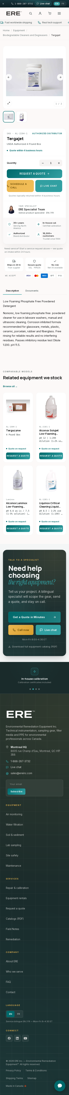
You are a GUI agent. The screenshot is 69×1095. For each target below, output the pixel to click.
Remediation (13, 939)
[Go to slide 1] (30, 689)
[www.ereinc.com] (34, 714)
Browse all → (10, 386)
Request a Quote (32, 173)
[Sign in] (40, 13)
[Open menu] (59, 13)
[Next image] (60, 77)
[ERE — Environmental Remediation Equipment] (14, 13)
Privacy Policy (13, 1070)
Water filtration (14, 824)
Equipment (19, 30)
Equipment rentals (16, 898)
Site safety (12, 855)
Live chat (50, 185)
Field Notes (12, 929)
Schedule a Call (18, 186)
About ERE (12, 961)
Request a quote (15, 908)
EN (56, 3)
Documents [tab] (31, 290)
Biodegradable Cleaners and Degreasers (25, 35)
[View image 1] (8, 116)
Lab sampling (13, 845)
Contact (10, 992)
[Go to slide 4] (39, 689)
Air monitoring (14, 814)
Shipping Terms (14, 1078)
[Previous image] (8, 77)
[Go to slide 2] (33, 689)
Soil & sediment (15, 834)
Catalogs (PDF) (15, 918)
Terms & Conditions (36, 1070)
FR (63, 3)
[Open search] (30, 13)
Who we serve (14, 971)
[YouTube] (25, 1038)
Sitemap (31, 1078)
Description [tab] (12, 290)
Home (6, 30)
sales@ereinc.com (21, 773)
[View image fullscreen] (8, 103)
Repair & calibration (17, 887)
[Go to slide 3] (36, 689)
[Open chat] (59, 1085)
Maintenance (13, 865)
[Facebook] (9, 1038)
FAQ (8, 981)
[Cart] (50, 13)
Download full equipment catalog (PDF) (34, 646)
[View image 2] (21, 116)
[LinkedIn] (17, 1038)
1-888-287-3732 (20, 761)
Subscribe (16, 791)
